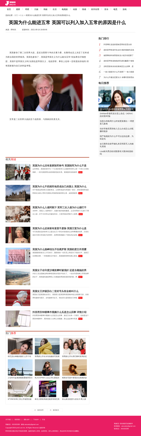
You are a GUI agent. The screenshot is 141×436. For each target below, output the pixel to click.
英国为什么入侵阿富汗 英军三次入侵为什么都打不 (59, 207)
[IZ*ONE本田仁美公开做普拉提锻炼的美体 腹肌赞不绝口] (20, 389)
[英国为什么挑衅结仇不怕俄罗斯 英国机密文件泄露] (18, 256)
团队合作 (27, 419)
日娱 (36, 9)
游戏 (125, 9)
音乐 (106, 9)
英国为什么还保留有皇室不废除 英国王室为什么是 (59, 228)
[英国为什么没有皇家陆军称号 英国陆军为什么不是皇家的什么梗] (18, 172)
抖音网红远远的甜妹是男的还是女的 (118, 44)
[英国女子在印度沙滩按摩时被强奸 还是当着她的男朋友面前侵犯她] (18, 277)
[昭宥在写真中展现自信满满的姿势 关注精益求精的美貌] (74, 367)
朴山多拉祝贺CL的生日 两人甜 (74, 399)
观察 (18, 9)
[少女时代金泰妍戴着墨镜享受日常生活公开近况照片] (20, 367)
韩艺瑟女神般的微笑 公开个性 (19, 356)
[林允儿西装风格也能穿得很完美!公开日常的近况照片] (47, 389)
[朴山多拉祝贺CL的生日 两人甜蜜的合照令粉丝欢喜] (74, 389)
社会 (22, 15)
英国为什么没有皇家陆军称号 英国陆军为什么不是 (59, 165)
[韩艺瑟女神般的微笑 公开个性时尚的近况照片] (20, 346)
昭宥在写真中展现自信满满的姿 (74, 378)
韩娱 (45, 9)
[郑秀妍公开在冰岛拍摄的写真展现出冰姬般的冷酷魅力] (47, 346)
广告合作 (36, 419)
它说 (43, 419)
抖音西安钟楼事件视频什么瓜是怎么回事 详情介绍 (59, 312)
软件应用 (95, 9)
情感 (84, 9)
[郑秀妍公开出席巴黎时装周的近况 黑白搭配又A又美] (74, 346)
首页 (9, 9)
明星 (27, 9)
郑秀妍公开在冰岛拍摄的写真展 (47, 356)
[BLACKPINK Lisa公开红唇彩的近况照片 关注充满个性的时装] (47, 367)
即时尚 (13, 30)
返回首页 (40, 410)
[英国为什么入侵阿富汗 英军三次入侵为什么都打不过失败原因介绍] (18, 214)
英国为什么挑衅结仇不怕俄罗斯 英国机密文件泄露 (59, 249)
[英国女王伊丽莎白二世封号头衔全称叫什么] (18, 298)
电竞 (115, 9)
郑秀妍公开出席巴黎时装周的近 (74, 356)
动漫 (75, 9)
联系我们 (17, 419)
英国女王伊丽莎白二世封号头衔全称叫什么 (55, 291)
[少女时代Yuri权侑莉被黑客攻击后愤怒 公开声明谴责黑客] (116, 98)
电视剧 (65, 9)
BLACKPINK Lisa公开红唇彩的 (47, 378)
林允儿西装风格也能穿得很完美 (47, 399)
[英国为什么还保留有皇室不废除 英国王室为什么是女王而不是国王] (18, 235)
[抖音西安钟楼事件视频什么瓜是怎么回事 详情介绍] (18, 319)
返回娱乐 (56, 410)
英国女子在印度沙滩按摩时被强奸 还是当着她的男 (59, 270)
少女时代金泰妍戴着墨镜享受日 (20, 378)
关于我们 (8, 419)
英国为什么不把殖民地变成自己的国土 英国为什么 (59, 186)
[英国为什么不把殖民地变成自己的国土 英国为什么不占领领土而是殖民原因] (18, 193)
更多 (80, 172)
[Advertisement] (47, 43)
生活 (55, 9)
